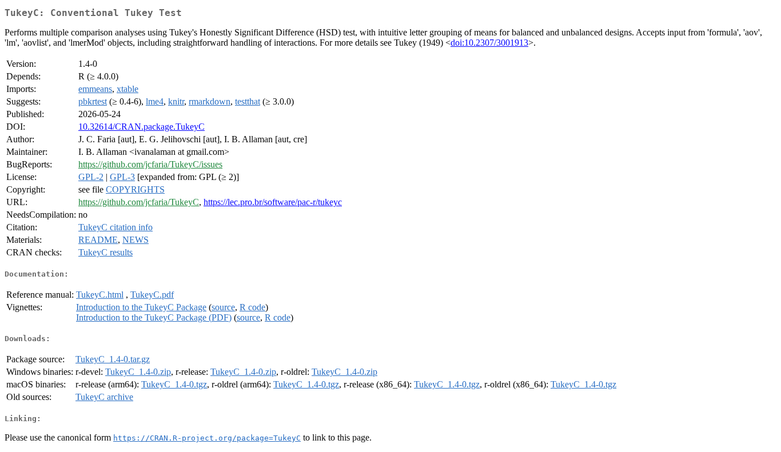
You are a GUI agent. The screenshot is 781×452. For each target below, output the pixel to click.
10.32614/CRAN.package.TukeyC (141, 126)
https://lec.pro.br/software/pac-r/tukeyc (273, 202)
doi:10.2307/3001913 (489, 42)
